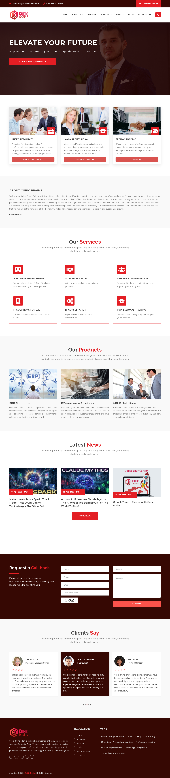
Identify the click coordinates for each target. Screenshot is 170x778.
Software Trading (77, 278)
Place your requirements (33, 159)
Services (92, 15)
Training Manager (135, 663)
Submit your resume (85, 159)
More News (85, 515)
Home (65, 15)
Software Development (28, 278)
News (131, 15)
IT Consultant (82, 663)
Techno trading (133, 736)
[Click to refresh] (69, 600)
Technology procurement (113, 753)
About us (77, 15)
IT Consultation (75, 310)
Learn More (19, 73)
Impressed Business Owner (37, 663)
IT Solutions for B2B (26, 310)
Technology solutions (123, 742)
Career (120, 15)
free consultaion (148, 3)
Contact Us (145, 15)
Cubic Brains (30, 773)
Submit (136, 603)
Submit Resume (83, 751)
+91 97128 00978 (54, 3)
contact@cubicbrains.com (25, 3)
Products (106, 15)
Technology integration (136, 747)
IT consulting (149, 736)
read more (15, 214)
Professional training (145, 742)
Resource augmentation (112, 736)
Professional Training (131, 310)
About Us (81, 739)
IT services (106, 742)
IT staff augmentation (111, 747)
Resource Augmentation (132, 278)
